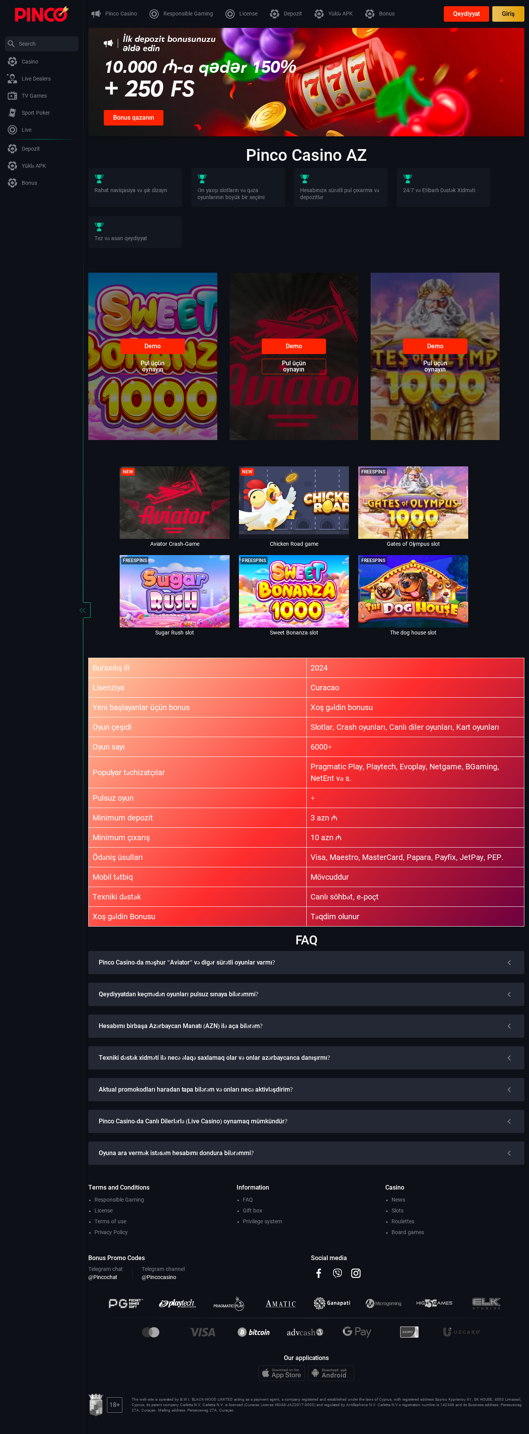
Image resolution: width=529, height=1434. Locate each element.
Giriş (508, 13)
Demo (152, 346)
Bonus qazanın (133, 117)
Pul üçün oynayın (153, 366)
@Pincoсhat (102, 1277)
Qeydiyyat (466, 13)
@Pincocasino (159, 1277)
